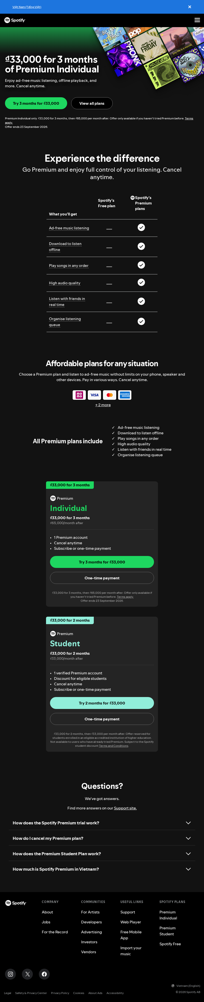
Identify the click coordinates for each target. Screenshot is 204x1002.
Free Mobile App (131, 935)
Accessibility (115, 993)
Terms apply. (125, 597)
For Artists (90, 912)
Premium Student (167, 931)
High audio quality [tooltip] (64, 283)
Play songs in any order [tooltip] (69, 265)
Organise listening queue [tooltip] (65, 321)
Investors (89, 942)
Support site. (125, 808)
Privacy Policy (60, 993)
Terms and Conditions (113, 746)
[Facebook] (44, 974)
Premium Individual (168, 915)
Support (127, 912)
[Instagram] (10, 974)
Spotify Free (170, 944)
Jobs (46, 922)
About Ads (95, 993)
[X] (27, 974)
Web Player (130, 922)
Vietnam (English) (188, 986)
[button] (102, 578)
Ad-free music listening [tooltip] (69, 228)
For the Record (55, 932)
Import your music (131, 950)
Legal (7, 993)
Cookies (78, 993)
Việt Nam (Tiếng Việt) (26, 7)
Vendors (88, 951)
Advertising (91, 932)
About (47, 912)
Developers (91, 922)
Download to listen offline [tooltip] (65, 246)
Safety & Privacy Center (31, 993)
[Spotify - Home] (15, 20)
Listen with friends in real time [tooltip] (67, 301)
